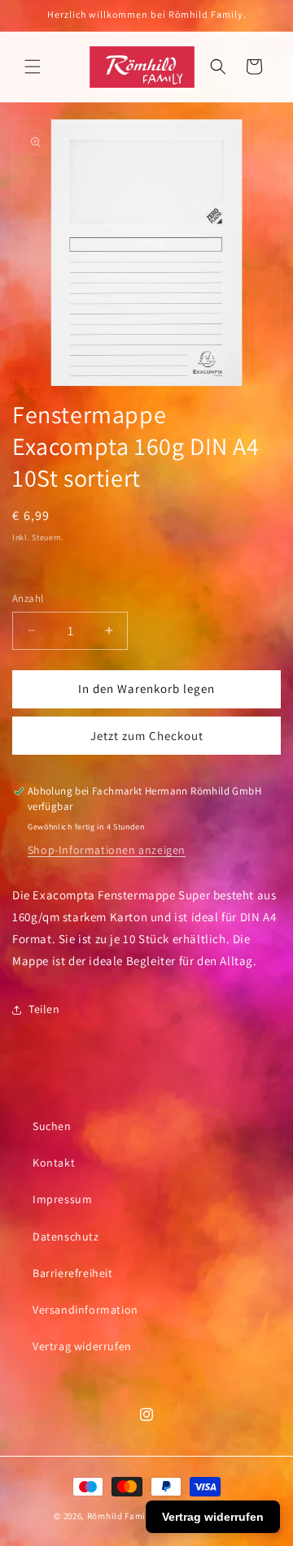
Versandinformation (85, 1309)
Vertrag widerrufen (82, 1346)
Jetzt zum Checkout (146, 735)
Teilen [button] (44, 1009)
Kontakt (54, 1162)
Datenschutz (66, 1236)
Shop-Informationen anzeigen (107, 849)
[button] (32, 66)
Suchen (52, 1126)
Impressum (62, 1199)
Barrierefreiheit (73, 1273)
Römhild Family (120, 1516)
